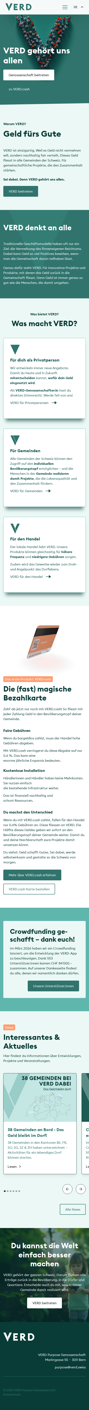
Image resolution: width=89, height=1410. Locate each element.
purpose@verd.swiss (70, 1367)
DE (75, 7)
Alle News (72, 1209)
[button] (64, 7)
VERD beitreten (44, 1303)
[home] (17, 7)
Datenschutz (12, 1394)
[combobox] (79, 7)
